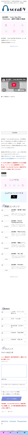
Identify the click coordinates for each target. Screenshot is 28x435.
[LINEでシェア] (6, 31)
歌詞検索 (14, 132)
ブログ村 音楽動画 (8, 158)
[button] (22, 31)
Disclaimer (13, 421)
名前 (2, 379)
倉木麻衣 (4, 175)
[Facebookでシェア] (14, 25)
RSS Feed (5, 421)
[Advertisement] (14, 61)
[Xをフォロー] (14, 197)
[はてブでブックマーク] (22, 25)
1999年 (4, 173)
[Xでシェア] (6, 25)
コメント (4, 361)
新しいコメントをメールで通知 (11, 391)
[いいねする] (1, 96)
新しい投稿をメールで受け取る (11, 394)
